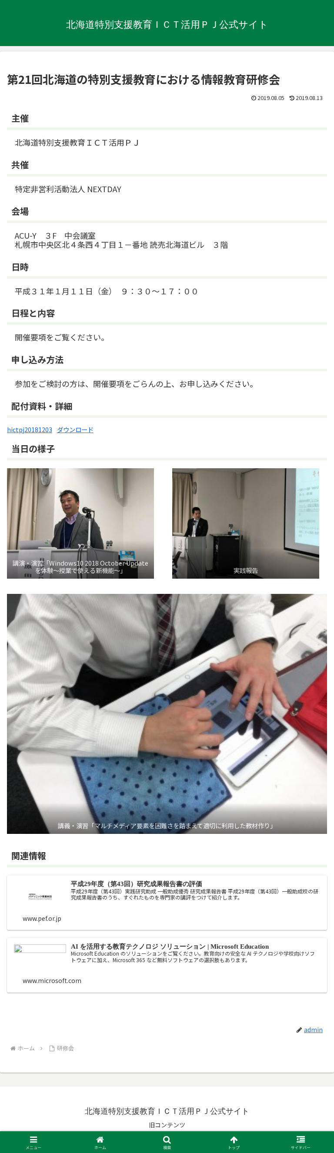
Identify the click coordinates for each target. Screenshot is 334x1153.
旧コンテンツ (167, 1124)
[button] (308, 1145)
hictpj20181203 (29, 429)
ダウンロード (75, 429)
